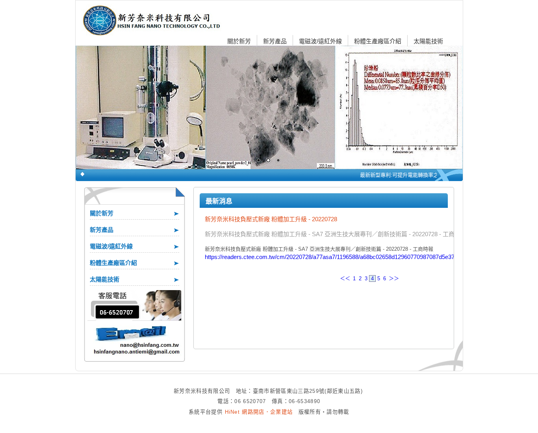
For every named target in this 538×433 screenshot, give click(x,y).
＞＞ (394, 278)
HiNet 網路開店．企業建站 (259, 412)
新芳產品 (275, 41)
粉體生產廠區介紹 (377, 41)
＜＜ (345, 278)
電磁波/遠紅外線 (320, 41)
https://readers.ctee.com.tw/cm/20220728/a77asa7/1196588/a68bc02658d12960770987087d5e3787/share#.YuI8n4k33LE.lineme (369, 257)
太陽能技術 (428, 41)
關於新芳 (239, 41)
